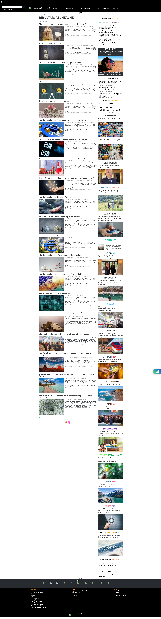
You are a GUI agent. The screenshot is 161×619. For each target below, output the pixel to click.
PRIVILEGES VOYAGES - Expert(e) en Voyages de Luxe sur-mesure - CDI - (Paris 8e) (110, 83)
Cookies (74, 595)
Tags (44, 14)
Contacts (116, 8)
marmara (79, 407)
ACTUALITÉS (39, 8)
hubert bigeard (80, 35)
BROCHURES (110, 560)
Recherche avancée (7, 9)
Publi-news (110, 116)
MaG (110, 382)
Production (110, 278)
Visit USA (91, 344)
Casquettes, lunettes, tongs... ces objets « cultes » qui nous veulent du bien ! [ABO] (110, 433)
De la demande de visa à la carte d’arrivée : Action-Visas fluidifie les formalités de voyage (109, 218)
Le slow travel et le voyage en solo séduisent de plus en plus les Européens (110, 282)
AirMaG (33, 591)
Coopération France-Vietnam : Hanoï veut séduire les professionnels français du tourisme (110, 141)
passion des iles (69, 409)
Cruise (110, 482)
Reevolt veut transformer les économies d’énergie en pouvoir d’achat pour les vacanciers (108, 459)
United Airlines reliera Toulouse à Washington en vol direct (109, 43)
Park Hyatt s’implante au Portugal (109, 384)
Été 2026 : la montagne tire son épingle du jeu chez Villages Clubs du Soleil (110, 36)
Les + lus (105, 22)
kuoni (72, 366)
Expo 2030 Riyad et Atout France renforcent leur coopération (109, 31)
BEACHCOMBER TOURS (108, 572)
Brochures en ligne (37, 592)
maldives (71, 387)
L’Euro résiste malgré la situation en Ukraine (58, 236)
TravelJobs (34, 603)
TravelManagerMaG (37, 604)
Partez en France (36, 601)
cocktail (67, 344)
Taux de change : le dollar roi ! (51, 44)
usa (75, 366)
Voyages (110, 455)
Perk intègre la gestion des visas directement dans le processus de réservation (109, 537)
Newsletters (67, 8)
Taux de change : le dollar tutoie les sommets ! (58, 101)
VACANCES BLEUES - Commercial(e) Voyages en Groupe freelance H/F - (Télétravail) (110, 95)
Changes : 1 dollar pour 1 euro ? (52, 82)
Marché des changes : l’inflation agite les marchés (60, 255)
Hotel (110, 404)
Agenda (116, 594)
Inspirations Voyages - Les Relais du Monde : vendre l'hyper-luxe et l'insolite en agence (110, 110)
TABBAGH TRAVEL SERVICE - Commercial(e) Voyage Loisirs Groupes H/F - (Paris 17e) (108, 89)
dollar (71, 35)
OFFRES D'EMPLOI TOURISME (105, 85)
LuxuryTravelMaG (36, 600)
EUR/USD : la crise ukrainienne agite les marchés (59, 217)
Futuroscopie (110, 429)
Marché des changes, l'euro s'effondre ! (55, 197)
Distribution (110, 163)
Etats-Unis (76, 344)
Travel (110, 506)
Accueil (39, 14)
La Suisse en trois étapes (106, 243)
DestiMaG (34, 595)
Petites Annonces (102, 8)
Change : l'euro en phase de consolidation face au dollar (63, 140)
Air (110, 304)
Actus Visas (110, 214)
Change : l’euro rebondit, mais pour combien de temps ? (62, 24)
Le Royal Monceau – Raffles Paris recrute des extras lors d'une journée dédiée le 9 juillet (110, 510)
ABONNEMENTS (87, 8)
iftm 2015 (85, 344)
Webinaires (110, 240)
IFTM (80, 344)
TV (77, 8)
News (100, 22)
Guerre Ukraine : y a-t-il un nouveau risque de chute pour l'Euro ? (66, 178)
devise (66, 169)
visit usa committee (82, 366)
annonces (110, 79)
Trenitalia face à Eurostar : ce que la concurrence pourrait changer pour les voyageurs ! (110, 335)
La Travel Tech (36, 598)
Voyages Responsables (38, 607)
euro (74, 35)
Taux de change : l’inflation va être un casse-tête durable (63, 159)
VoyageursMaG (36, 606)
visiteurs (90, 366)
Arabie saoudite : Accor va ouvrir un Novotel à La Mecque (109, 40)
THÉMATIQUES (53, 8)
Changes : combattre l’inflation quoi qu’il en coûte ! (60, 63)
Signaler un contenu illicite (80, 591)
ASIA (101, 568)
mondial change (88, 35)
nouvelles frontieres (87, 407)
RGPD (74, 594)
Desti (110, 253)
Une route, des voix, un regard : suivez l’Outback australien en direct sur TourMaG (110, 53)
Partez (110, 188)
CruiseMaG (34, 594)
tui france (75, 409)
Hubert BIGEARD (69, 26)
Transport (110, 331)
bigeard (67, 35)
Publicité (116, 592)
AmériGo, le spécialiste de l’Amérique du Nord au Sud (108, 564)
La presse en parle (120, 595)
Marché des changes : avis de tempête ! (55, 294)
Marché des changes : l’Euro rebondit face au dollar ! (61, 274)
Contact (116, 591)
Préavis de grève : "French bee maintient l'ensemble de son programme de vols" (108, 27)
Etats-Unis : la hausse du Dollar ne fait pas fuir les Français (64, 334)
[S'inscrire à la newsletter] (157, 371)
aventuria (67, 407)
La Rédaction (68, 399)
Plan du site (76, 592)
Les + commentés (114, 22)
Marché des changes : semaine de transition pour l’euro (62, 120)
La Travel (110, 357)
